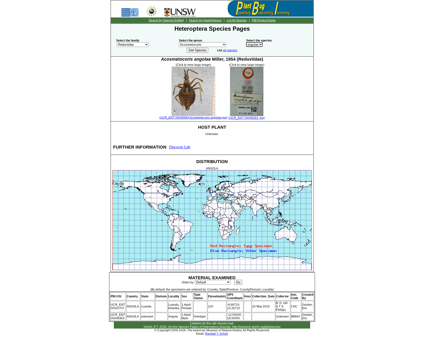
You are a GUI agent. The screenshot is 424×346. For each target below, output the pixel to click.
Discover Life (179, 147)
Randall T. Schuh (216, 333)
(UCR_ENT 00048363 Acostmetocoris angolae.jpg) (193, 117)
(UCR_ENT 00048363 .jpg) (246, 118)
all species (230, 50)
